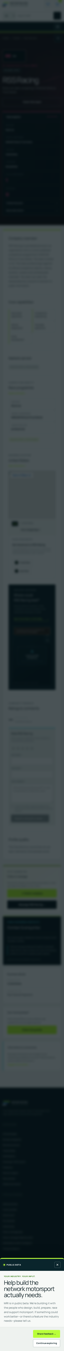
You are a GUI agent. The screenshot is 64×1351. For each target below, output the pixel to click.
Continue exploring (46, 1343)
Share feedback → (46, 1333)
